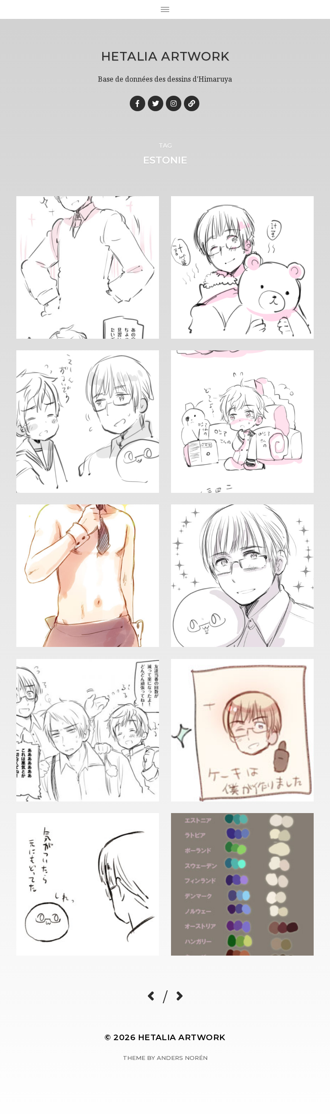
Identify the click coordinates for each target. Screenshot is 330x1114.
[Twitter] (155, 103)
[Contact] (191, 103)
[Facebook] (137, 103)
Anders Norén (182, 1057)
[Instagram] (173, 103)
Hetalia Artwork (165, 56)
